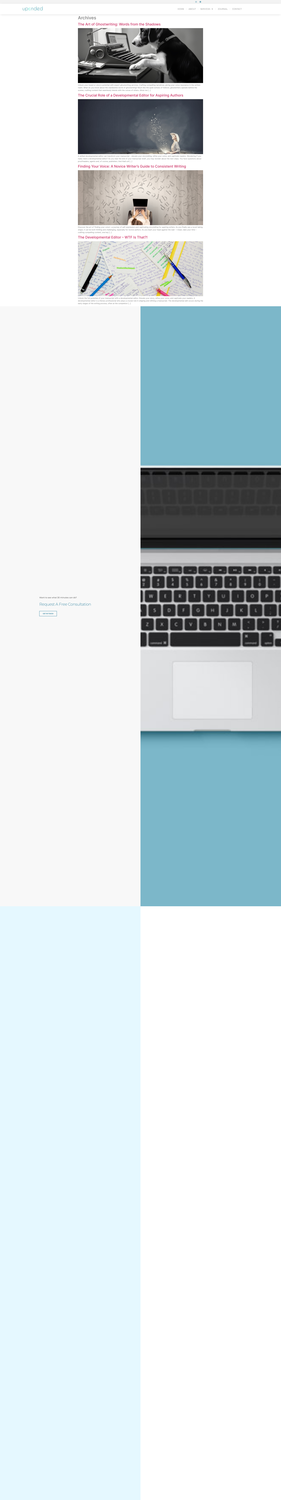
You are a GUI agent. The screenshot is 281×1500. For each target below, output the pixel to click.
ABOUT (192, 9)
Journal (223, 9)
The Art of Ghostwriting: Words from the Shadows (119, 24)
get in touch (48, 613)
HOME (181, 9)
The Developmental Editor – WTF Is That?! (113, 237)
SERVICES (205, 9)
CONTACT (237, 9)
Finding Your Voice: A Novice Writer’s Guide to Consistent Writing (132, 166)
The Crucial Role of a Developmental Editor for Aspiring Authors (130, 95)
